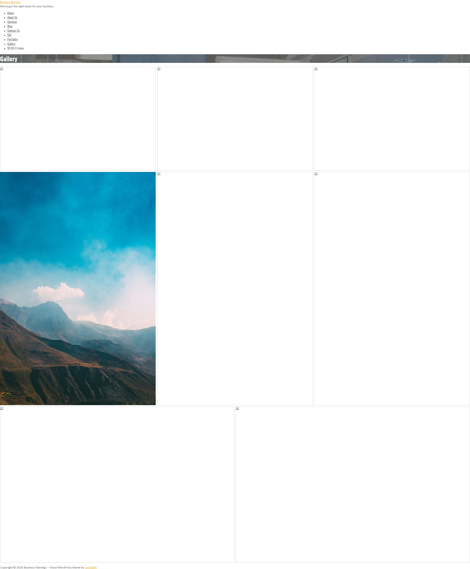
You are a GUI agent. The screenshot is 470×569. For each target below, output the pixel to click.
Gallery (11, 44)
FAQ (9, 35)
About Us (12, 17)
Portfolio (12, 39)
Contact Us (13, 30)
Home (10, 13)
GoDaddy (91, 567)
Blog (9, 26)
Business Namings (10, 2)
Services (12, 22)
